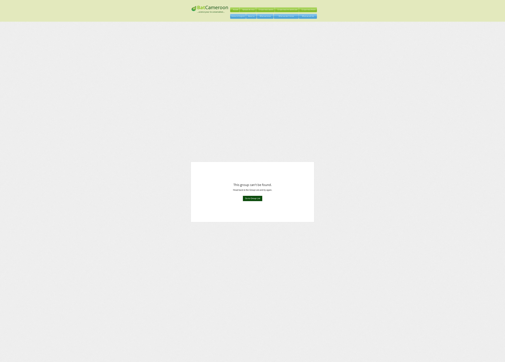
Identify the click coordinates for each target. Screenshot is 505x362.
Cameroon (216, 7)
